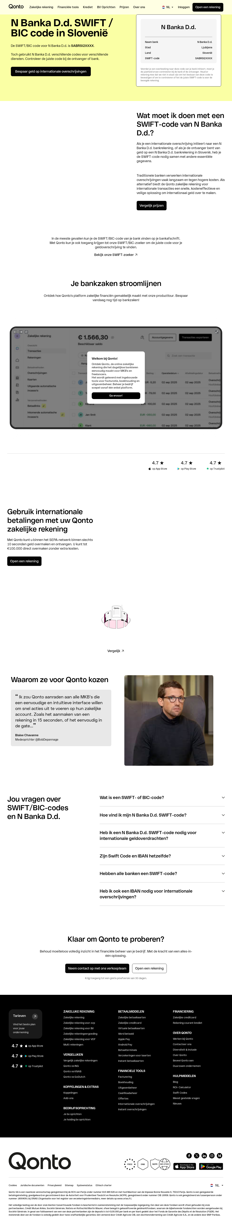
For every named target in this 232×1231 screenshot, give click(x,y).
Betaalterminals (127, 1050)
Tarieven (19, 1016)
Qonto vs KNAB (72, 1071)
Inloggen (184, 7)
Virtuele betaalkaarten (131, 1028)
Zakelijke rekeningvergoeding (80, 1033)
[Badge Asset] (189, 1155)
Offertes (123, 1098)
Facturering (125, 1076)
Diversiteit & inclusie (185, 1049)
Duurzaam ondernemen (187, 1066)
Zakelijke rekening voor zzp (79, 1022)
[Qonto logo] (16, 6)
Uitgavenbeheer (127, 1087)
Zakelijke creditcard (129, 1022)
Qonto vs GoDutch (74, 1076)
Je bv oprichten (72, 1114)
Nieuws (177, 1103)
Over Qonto (180, 1055)
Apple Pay (124, 1039)
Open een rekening (207, 7)
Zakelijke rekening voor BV (78, 1028)
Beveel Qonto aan (183, 1060)
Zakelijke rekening (73, 1017)
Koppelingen (70, 1092)
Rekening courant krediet (187, 1022)
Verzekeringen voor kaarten (134, 1055)
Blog (175, 1081)
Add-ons (68, 1098)
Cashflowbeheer (127, 1093)
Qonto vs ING (71, 1066)
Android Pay (125, 1044)
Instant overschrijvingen (132, 1109)
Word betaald (126, 1033)
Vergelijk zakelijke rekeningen (80, 1060)
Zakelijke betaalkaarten (132, 1017)
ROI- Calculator (182, 1087)
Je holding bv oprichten (76, 1119)
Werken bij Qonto (183, 1038)
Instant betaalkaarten (131, 1060)
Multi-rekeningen (73, 1044)
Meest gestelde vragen (186, 1098)
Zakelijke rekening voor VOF (79, 1039)
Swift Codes (180, 1092)
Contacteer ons (182, 1044)
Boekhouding (125, 1082)
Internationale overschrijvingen (136, 1104)
